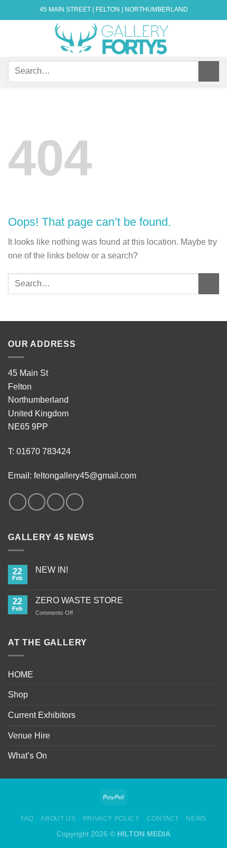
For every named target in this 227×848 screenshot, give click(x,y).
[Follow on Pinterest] (74, 502)
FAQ (27, 818)
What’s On (27, 755)
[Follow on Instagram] (36, 502)
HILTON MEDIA (144, 834)
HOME (20, 674)
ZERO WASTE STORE (79, 600)
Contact (163, 818)
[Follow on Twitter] (55, 502)
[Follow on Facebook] (17, 502)
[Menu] (14, 38)
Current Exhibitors (41, 715)
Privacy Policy (111, 818)
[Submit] (208, 71)
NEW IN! (51, 569)
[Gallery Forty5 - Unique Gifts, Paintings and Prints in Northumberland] (113, 38)
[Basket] (214, 38)
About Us (58, 818)
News (196, 818)
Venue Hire (29, 735)
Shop (18, 694)
